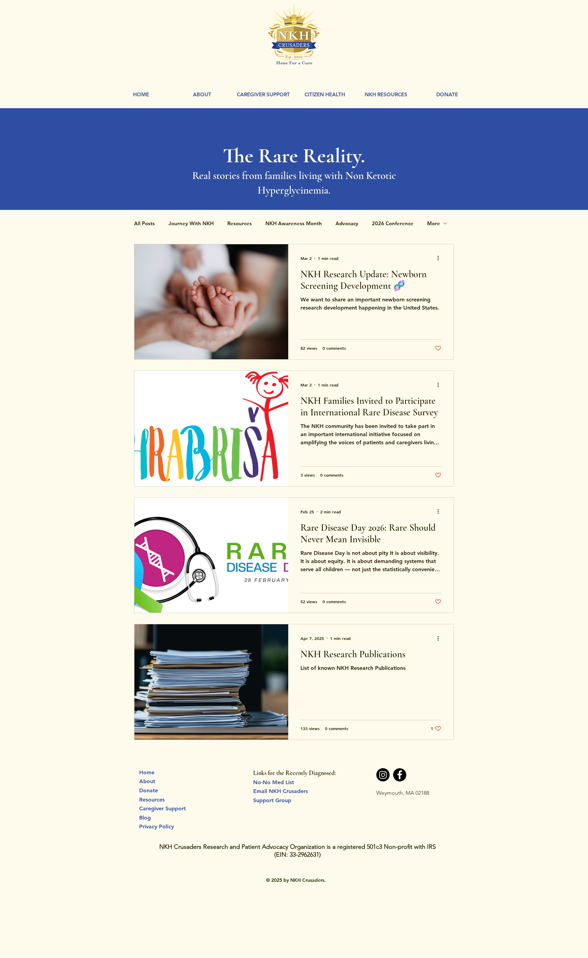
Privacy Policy (156, 826)
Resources (239, 223)
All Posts (144, 223)
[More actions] (440, 258)
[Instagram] (383, 774)
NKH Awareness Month (293, 223)
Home (146, 772)
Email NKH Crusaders (280, 791)
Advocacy (347, 223)
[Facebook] (399, 774)
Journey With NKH (191, 223)
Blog (145, 817)
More (433, 223)
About (147, 781)
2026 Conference (392, 223)
